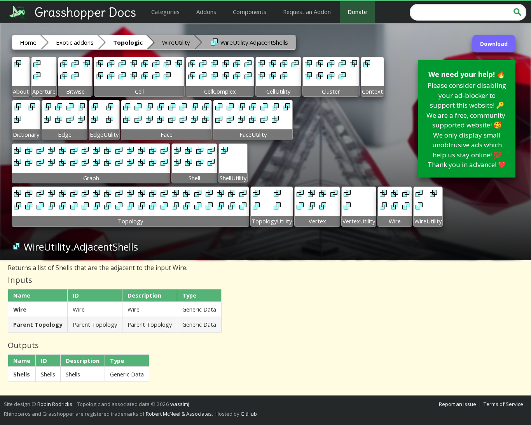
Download (494, 43)
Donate (357, 12)
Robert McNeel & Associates (179, 413)
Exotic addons (75, 42)
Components (249, 12)
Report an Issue (457, 404)
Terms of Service (503, 404)
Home (28, 42)
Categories (165, 12)
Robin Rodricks (54, 404)
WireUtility (176, 42)
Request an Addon (307, 12)
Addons (206, 12)
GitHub (249, 413)
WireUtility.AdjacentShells (253, 42)
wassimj (179, 404)
